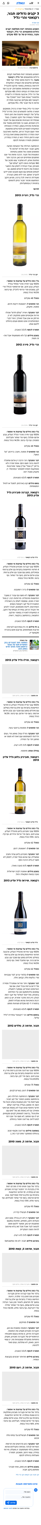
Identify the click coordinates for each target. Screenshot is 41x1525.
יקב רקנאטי (28, 1475)
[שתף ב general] (4, 3)
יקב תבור (36, 1475)
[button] (31, 3)
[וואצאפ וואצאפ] (8, 3)
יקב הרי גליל (20, 1475)
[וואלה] (20, 3)
